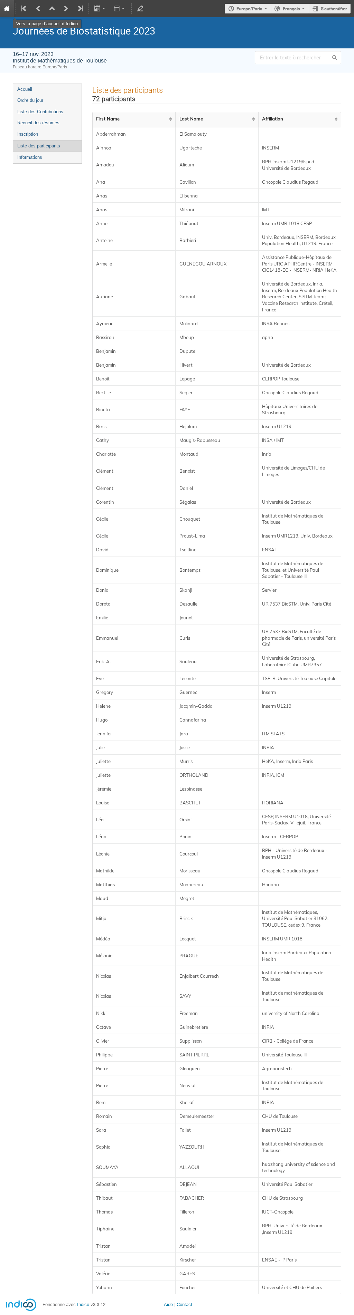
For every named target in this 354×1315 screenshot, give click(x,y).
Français (291, 9)
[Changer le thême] (120, 8)
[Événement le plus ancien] (24, 8)
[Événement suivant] (66, 8)
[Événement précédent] (38, 8)
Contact (184, 1304)
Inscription (27, 134)
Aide (168, 1304)
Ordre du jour (30, 100)
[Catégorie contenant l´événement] (52, 8)
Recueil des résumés (38, 122)
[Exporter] (100, 8)
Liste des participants (38, 145)
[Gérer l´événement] (140, 8)
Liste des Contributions (40, 111)
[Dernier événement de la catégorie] (79, 8)
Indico (83, 1304)
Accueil (24, 89)
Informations (29, 157)
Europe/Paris (249, 9)
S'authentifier (334, 9)
